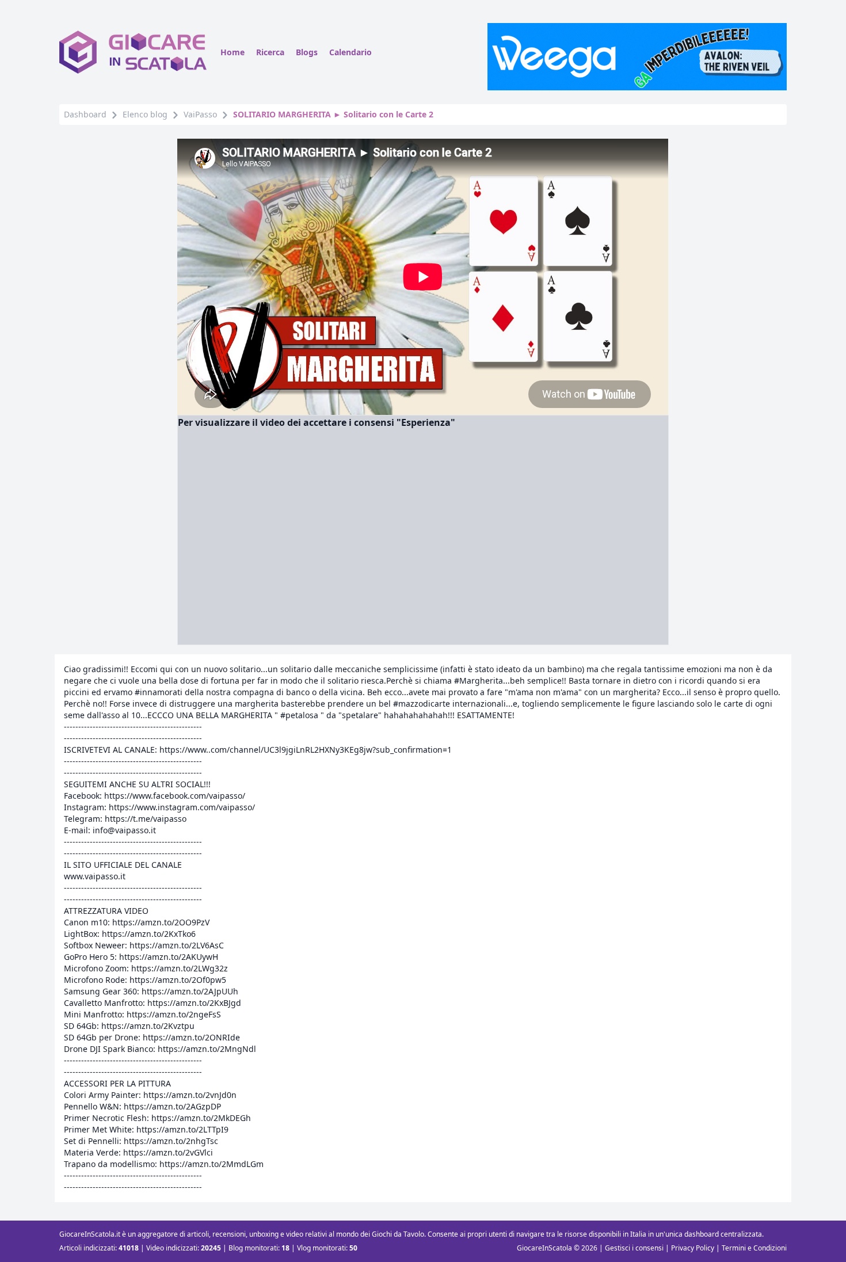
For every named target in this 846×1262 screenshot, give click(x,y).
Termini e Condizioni (754, 1248)
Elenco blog (145, 114)
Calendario (350, 52)
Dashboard (85, 114)
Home (232, 52)
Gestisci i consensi (634, 1248)
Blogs (307, 52)
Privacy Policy (692, 1248)
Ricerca (270, 52)
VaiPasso (200, 114)
